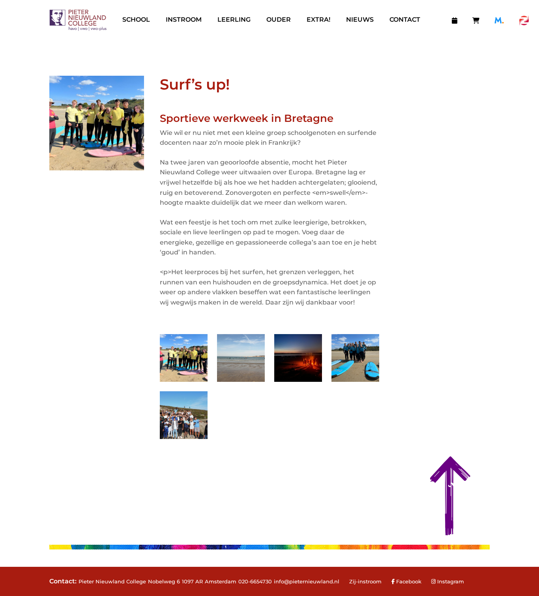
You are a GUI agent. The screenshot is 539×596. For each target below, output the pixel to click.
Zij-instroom (365, 581)
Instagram (450, 581)
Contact (404, 19)
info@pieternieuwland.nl (306, 581)
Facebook (408, 581)
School (136, 19)
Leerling (234, 19)
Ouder (278, 19)
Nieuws (360, 19)
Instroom (184, 19)
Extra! (318, 19)
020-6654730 (255, 581)
